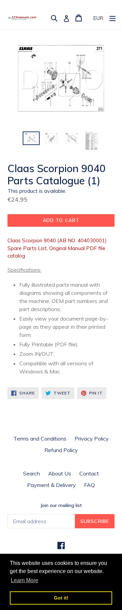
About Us (59, 473)
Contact (89, 473)
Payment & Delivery (51, 485)
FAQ (89, 485)
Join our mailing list (61, 505)
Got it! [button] (61, 598)
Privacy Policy (92, 438)
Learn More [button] (24, 580)
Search (31, 473)
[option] (31, 138)
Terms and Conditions (40, 438)
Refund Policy (61, 450)
